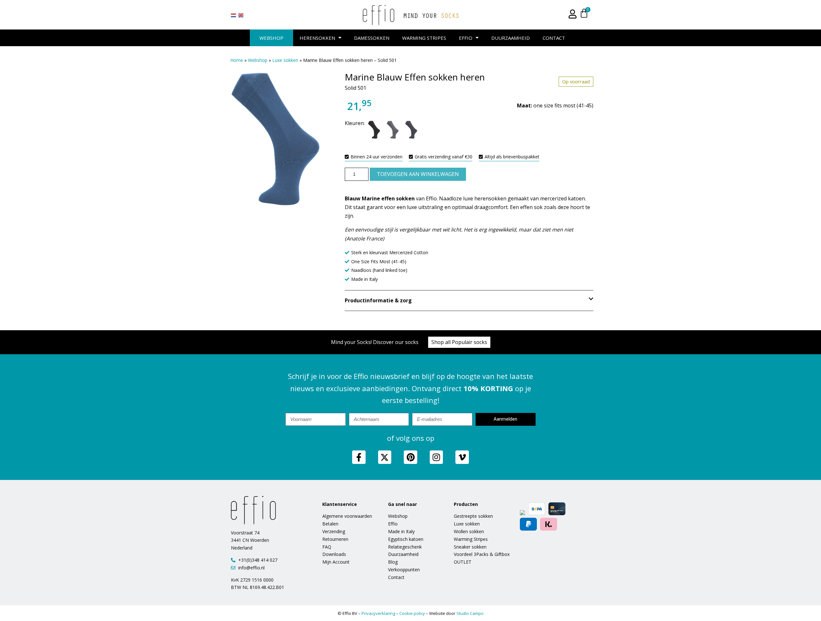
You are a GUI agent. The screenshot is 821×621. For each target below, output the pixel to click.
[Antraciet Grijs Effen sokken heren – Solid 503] (392, 131)
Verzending (333, 531)
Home (236, 60)
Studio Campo (470, 613)
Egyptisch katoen (405, 539)
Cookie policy (412, 613)
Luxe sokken (285, 60)
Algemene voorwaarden (347, 516)
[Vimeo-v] (462, 457)
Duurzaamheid (510, 38)
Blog (393, 562)
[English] (241, 15)
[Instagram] (436, 457)
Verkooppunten (404, 569)
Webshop (271, 38)
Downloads (334, 554)
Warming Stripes (424, 38)
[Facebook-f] (359, 457)
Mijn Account (336, 562)
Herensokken (317, 38)
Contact (554, 38)
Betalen (330, 524)
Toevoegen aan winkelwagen (418, 174)
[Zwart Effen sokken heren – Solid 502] (374, 131)
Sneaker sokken (470, 547)
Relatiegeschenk (405, 547)
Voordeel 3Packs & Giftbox (482, 554)
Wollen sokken (469, 531)
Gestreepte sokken (473, 516)
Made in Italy (401, 531)
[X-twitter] (385, 457)
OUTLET (462, 562)
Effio (465, 38)
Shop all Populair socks (459, 342)
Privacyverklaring (378, 613)
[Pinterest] (410, 457)
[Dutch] (234, 15)
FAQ (326, 547)
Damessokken (371, 38)
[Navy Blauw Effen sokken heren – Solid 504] (411, 131)
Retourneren (335, 539)
